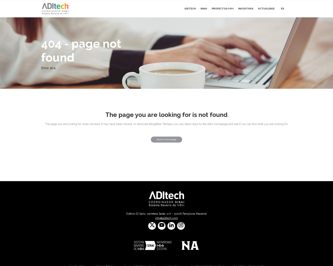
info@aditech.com (166, 218)
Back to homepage (166, 139)
